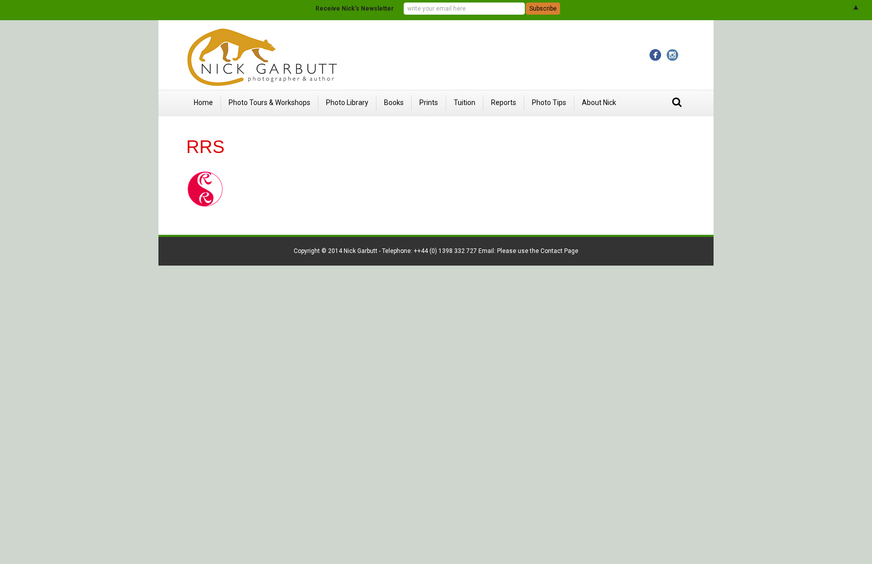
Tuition (464, 102)
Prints (428, 102)
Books (394, 102)
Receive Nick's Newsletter (354, 8)
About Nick (599, 102)
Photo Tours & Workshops (269, 102)
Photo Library (347, 102)
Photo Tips (549, 102)
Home (203, 102)
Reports (503, 102)
